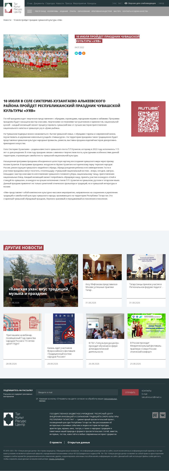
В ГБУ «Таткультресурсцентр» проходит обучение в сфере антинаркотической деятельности (104, 347)
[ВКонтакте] (80, 53)
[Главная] (14, 8)
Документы (39, 3)
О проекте (56, 442)
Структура (50, 3)
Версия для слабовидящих (142, 3)
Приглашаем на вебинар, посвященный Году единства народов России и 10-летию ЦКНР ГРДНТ (21, 339)
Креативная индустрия (102, 11)
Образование (84, 11)
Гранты (73, 11)
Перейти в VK (163, 415)
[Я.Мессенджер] (76, 53)
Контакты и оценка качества (135, 11)
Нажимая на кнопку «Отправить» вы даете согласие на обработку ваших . (78, 400)
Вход (161, 3)
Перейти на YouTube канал (155, 415)
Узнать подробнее (56, 459)
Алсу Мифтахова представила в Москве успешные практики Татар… (101, 287)
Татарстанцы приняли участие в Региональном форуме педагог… (146, 286)
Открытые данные (79, 442)
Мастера (117, 11)
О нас (29, 3)
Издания (64, 11)
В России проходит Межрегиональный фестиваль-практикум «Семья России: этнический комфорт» (146, 347)
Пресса (68, 3)
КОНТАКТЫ (146, 390)
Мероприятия (79, 3)
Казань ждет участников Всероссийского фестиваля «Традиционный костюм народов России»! (61, 352)
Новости (60, 3)
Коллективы (53, 11)
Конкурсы (91, 3)
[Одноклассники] (83, 53)
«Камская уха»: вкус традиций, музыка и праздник (39, 291)
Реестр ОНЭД (40, 11)
